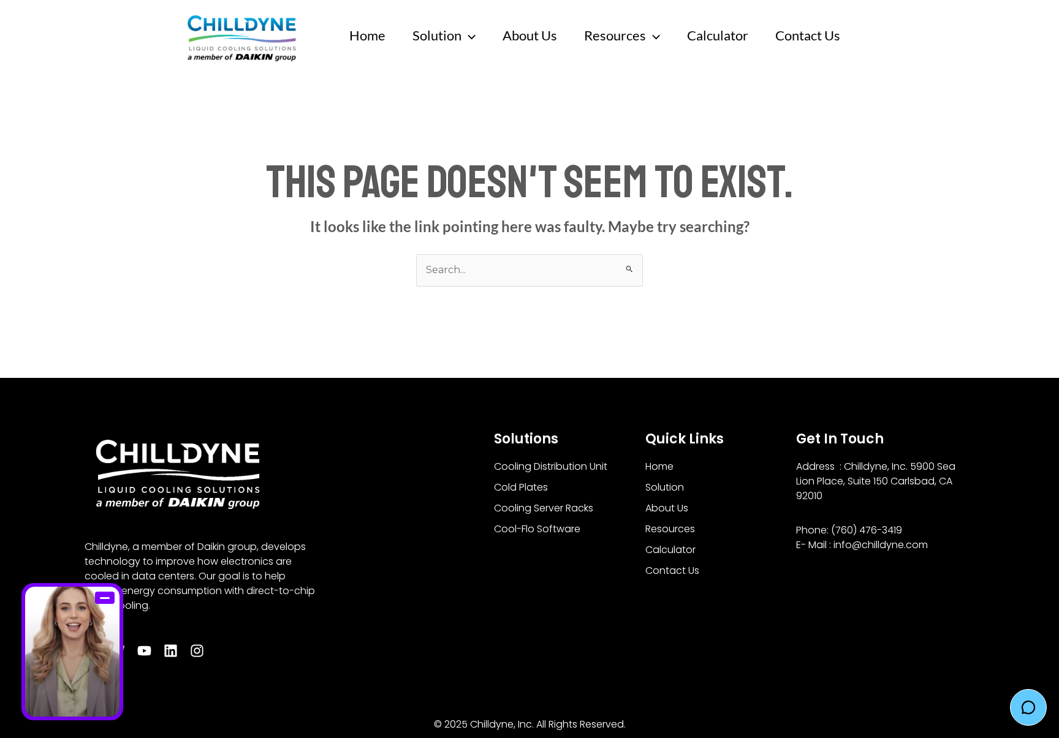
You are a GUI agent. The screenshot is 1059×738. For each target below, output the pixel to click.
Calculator (717, 35)
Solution (436, 35)
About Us (530, 35)
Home (367, 35)
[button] (468, 35)
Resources (615, 35)
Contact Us (807, 35)
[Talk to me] (72, 651)
